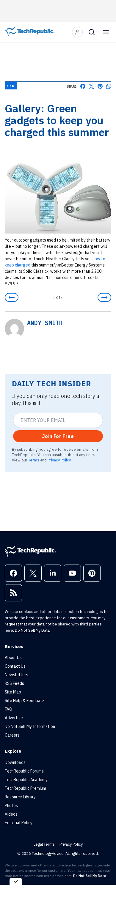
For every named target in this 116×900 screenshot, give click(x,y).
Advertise (14, 718)
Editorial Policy (18, 822)
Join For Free (58, 436)
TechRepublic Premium (25, 788)
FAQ (8, 709)
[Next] (104, 297)
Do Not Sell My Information (30, 726)
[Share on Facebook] (82, 86)
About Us (13, 657)
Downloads (15, 762)
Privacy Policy (59, 460)
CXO (11, 85)
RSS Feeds (14, 683)
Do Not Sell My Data (32, 630)
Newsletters (16, 674)
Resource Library (20, 797)
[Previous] (11, 297)
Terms (33, 460)
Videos (11, 814)
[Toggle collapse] (16, 881)
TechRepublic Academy (26, 779)
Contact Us (15, 666)
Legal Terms (44, 844)
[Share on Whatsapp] (108, 86)
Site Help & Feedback (25, 700)
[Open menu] (106, 32)
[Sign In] (77, 32)
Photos (11, 805)
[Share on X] (91, 86)
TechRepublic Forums (24, 771)
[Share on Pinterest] (100, 86)
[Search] (91, 32)
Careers (12, 735)
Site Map (13, 692)
